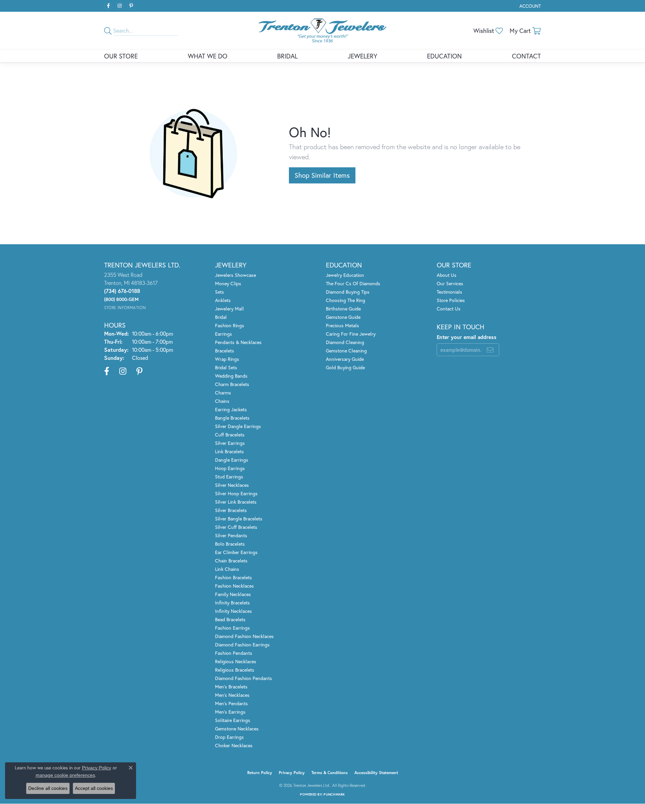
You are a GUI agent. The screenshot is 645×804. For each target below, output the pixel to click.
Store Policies (451, 300)
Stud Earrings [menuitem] (229, 476)
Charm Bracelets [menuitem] (232, 384)
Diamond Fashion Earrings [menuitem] (242, 644)
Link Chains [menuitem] (227, 569)
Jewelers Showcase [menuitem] (235, 275)
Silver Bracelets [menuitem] (231, 510)
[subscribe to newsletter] (490, 350)
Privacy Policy (292, 772)
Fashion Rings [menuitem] (229, 325)
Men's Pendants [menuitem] (231, 703)
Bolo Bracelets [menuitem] (230, 544)
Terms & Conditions (329, 772)
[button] (529, 6)
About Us (447, 275)
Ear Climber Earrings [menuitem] (236, 552)
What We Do (207, 56)
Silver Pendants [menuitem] (231, 535)
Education (444, 56)
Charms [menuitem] (223, 392)
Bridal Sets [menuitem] (226, 367)
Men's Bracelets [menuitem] (231, 686)
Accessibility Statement (376, 772)
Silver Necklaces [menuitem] (232, 485)
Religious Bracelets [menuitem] (234, 670)
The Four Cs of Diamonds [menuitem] (353, 283)
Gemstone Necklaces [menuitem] (237, 728)
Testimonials (449, 292)
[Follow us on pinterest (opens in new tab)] (131, 6)
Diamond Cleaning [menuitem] (345, 342)
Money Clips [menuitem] (228, 283)
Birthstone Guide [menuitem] (343, 308)
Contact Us (449, 308)
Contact (526, 56)
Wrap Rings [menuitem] (227, 359)
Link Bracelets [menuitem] (229, 451)
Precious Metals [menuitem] (342, 325)
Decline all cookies (48, 788)
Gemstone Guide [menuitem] (343, 317)
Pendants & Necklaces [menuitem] (238, 342)
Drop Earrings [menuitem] (229, 737)
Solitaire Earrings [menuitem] (232, 720)
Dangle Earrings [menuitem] (231, 460)
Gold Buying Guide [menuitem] (345, 367)
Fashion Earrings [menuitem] (232, 628)
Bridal (287, 56)
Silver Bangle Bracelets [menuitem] (238, 518)
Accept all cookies (94, 788)
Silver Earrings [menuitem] (230, 443)
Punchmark (334, 794)
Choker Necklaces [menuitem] (234, 745)
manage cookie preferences (65, 775)
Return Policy (259, 772)
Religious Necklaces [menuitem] (235, 661)
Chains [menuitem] (222, 401)
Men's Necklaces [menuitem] (232, 695)
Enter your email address (467, 337)
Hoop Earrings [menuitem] (230, 468)
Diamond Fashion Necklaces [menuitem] (244, 636)
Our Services (450, 283)
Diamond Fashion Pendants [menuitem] (243, 678)
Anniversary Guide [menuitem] (345, 359)
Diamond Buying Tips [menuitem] (348, 292)
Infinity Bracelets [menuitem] (232, 602)
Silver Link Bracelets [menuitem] (236, 502)
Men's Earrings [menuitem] (230, 712)
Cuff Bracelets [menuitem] (230, 434)
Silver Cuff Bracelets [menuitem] (236, 527)
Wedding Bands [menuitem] (231, 376)
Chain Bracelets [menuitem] (231, 560)
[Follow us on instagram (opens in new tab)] (120, 6)
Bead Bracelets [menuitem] (230, 619)
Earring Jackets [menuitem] (231, 409)
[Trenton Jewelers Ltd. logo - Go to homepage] (322, 30)
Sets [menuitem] (219, 292)
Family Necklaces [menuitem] (233, 594)
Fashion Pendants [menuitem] (233, 653)
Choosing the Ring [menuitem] (345, 300)
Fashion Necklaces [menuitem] (234, 586)
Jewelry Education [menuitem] (345, 275)
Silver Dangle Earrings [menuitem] (238, 426)
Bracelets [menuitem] (224, 350)
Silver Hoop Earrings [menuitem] (236, 493)
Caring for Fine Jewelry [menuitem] (351, 334)
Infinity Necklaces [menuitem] (233, 611)
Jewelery (362, 56)
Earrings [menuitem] (223, 334)
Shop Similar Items (322, 175)
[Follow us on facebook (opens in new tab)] (108, 6)
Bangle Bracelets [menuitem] (232, 418)
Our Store (121, 56)
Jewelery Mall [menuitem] (229, 308)
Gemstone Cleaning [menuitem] (346, 350)
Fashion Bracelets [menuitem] (233, 577)
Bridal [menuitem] (221, 317)
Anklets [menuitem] (223, 300)
